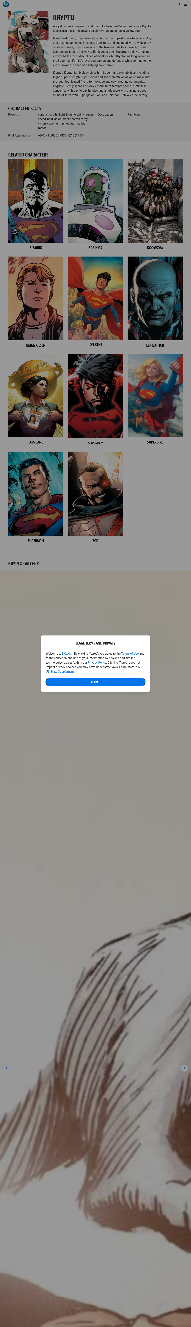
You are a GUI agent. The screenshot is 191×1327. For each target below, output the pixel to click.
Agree (95, 682)
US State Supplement (60, 671)
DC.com (67, 653)
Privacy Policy (97, 662)
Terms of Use (130, 653)
